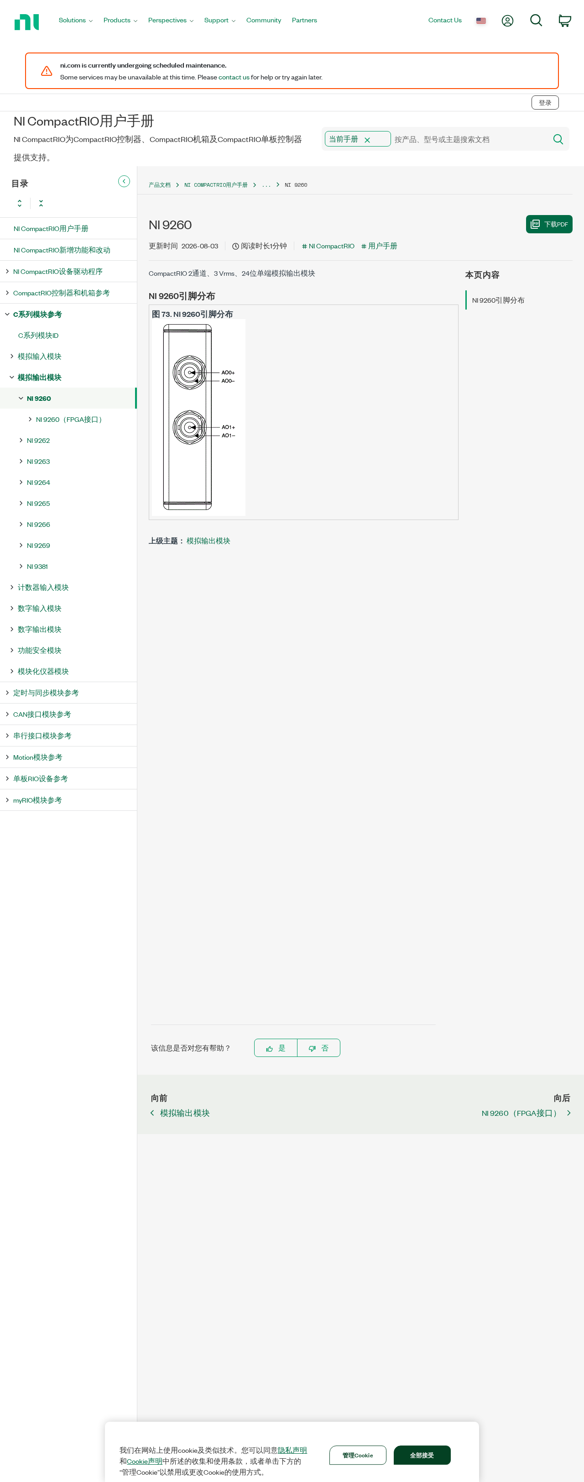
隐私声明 (292, 1450)
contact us (234, 76)
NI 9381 (37, 566)
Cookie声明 (144, 1461)
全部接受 (422, 1454)
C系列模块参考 (37, 314)
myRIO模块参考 (37, 799)
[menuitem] (75, 22)
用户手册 (382, 245)
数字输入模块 (40, 608)
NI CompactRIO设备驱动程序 (58, 271)
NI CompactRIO (332, 245)
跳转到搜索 (84, 83)
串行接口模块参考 (42, 735)
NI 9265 (38, 503)
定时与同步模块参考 (46, 692)
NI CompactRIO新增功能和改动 (62, 249)
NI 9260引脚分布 (498, 300)
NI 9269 (38, 545)
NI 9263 (38, 461)
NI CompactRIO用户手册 (51, 228)
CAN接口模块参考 (42, 714)
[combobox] (434, 139)
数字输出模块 (40, 629)
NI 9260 (39, 398)
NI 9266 (38, 524)
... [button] (266, 185)
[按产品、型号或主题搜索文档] (557, 139)
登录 (545, 102)
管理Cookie (358, 1454)
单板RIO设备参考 (40, 778)
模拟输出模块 (40, 377)
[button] (367, 140)
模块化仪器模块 (43, 671)
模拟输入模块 (40, 356)
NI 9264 (38, 482)
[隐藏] (124, 181)
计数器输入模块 (43, 587)
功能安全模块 (40, 650)
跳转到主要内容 (30, 83)
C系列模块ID (38, 335)
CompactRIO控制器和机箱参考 (61, 292)
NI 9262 (38, 440)
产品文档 (160, 185)
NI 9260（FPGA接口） (71, 419)
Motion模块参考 (38, 757)
